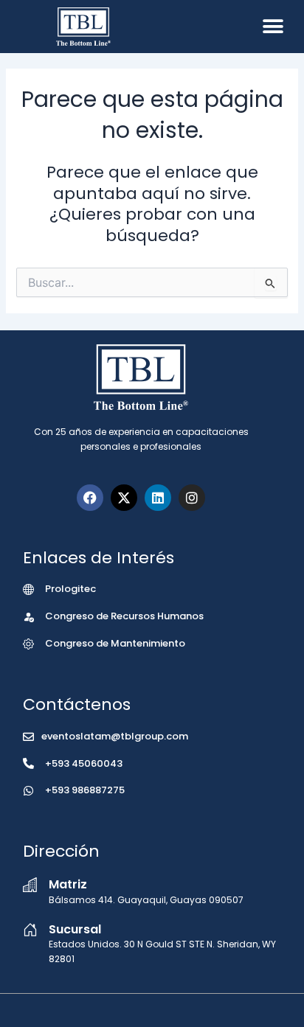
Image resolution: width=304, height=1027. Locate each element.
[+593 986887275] (28, 790)
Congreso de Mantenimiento (115, 643)
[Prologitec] (28, 589)
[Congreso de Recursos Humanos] (28, 616)
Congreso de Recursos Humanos (124, 616)
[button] (272, 26)
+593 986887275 (85, 790)
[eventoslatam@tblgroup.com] (28, 736)
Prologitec (70, 589)
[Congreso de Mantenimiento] (28, 644)
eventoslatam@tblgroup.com (114, 736)
